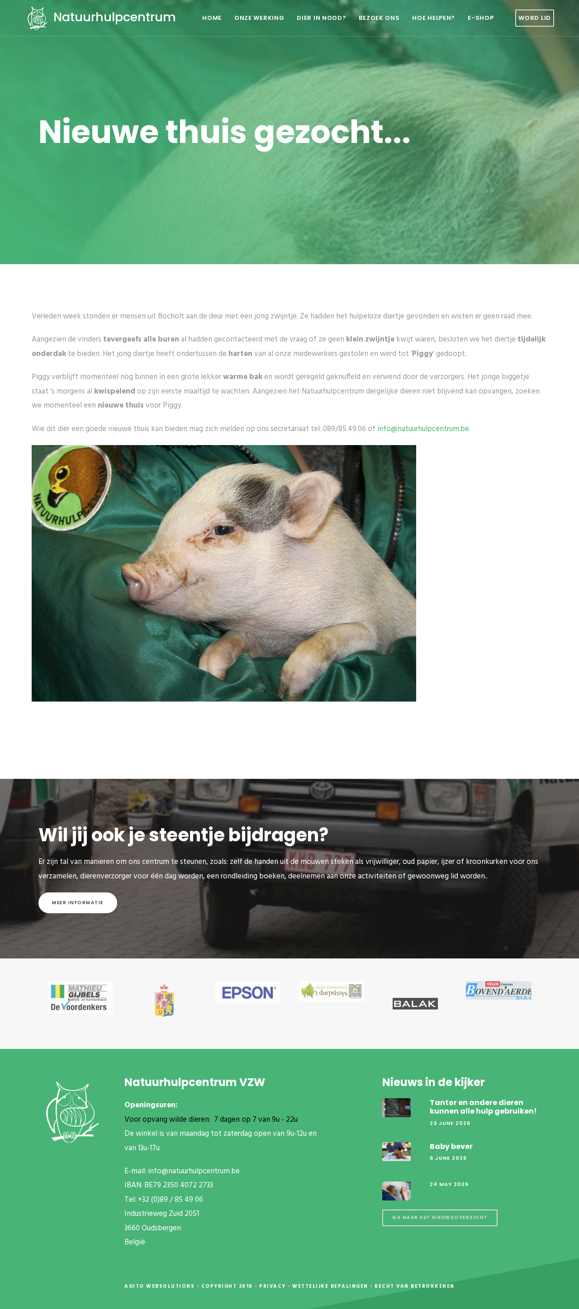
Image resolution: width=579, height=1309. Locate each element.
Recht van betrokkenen (415, 1286)
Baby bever (451, 1146)
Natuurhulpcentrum (113, 17)
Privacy (272, 1286)
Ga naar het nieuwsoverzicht (440, 1217)
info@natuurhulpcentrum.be (423, 429)
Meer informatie (78, 902)
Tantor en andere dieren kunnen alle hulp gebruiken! (483, 1106)
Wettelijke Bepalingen (330, 1286)
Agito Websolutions (159, 1286)
